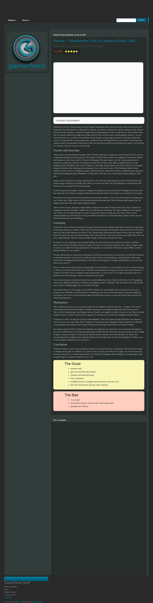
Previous (90, 113)
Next (106, 113)
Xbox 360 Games (89, 46)
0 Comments (100, 46)
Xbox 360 (80, 46)
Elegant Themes (37, 602)
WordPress (17, 602)
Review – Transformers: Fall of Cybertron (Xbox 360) (94, 41)
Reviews (26, 20)
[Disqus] (98, 459)
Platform (12, 20)
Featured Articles (66, 46)
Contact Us (8, 597)
